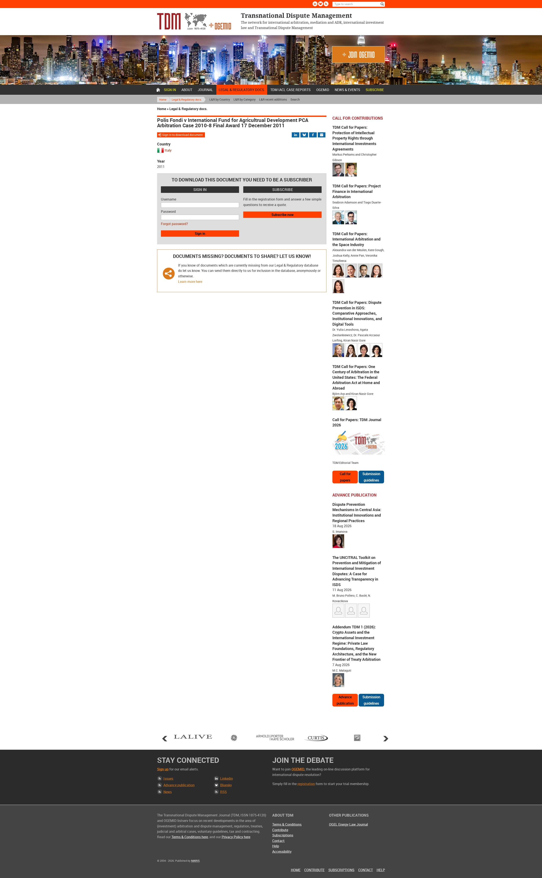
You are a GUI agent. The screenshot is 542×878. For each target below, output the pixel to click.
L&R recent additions (273, 99)
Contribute (280, 830)
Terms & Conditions (286, 824)
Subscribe (375, 89)
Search (295, 99)
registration (306, 783)
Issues (168, 778)
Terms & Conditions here (189, 837)
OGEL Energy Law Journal (348, 824)
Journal (205, 89)
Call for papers (345, 477)
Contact (278, 840)
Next (385, 738)
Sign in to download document (182, 135)
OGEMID (322, 89)
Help (275, 846)
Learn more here (190, 281)
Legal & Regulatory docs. (242, 89)
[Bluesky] (306, 135)
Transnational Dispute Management (194, 21)
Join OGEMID (358, 54)
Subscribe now (282, 214)
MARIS (195, 861)
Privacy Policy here (236, 837)
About (186, 89)
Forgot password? (174, 223)
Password (168, 211)
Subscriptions (282, 835)
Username (168, 199)
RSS (223, 792)
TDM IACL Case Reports (290, 89)
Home (158, 90)
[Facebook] (316, 135)
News (167, 792)
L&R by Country (219, 99)
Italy (168, 150)
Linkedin (315, 3)
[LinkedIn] (298, 135)
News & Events (347, 89)
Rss (326, 3)
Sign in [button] (200, 233)
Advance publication (345, 700)
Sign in (170, 89)
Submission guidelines (371, 477)
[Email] (322, 135)
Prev (164, 738)
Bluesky (320, 3)
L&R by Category (245, 99)
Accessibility (282, 851)
